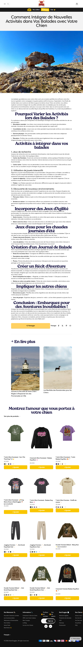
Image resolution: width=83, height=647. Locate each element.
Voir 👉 (53, 10)
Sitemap (61, 623)
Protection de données (65, 618)
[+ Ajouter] (15, 508)
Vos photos (78, 623)
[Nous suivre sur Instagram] (46, 626)
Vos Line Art (78, 618)
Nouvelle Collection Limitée (11, 615)
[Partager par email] (70, 325)
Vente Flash (7, 625)
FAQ (76, 625)
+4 (13, 551)
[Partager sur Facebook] (58, 325)
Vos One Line (78, 620)
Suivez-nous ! (78, 615)
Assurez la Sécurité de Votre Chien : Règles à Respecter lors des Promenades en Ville (24, 393)
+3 (13, 464)
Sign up (51, 621)
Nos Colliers (7, 623)
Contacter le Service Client (30, 615)
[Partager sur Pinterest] (66, 325)
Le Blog (25, 623)
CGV (60, 620)
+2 (65, 464)
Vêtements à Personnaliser (11, 620)
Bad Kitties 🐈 (8, 627)
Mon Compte (26, 620)
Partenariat (62, 625)
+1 (39, 507)
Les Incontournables (9, 618)
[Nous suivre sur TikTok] (50, 626)
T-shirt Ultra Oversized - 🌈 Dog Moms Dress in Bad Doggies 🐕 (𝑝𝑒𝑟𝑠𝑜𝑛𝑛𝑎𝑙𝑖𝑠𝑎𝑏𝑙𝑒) (14, 502)
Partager (31, 326)
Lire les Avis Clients (28, 625)
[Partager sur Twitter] (62, 325)
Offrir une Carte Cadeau (29, 618)
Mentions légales (63, 615)
